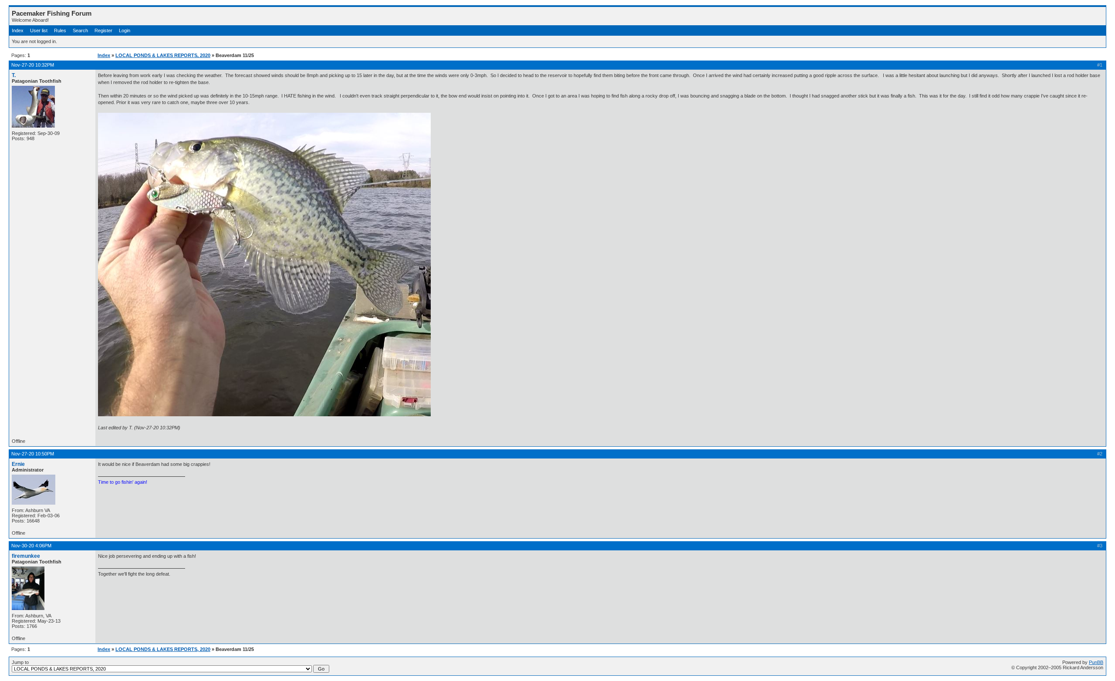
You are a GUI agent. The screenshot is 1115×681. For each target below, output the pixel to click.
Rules (60, 30)
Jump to (20, 662)
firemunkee (26, 556)
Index (18, 30)
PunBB (1096, 662)
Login (124, 30)
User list (38, 30)
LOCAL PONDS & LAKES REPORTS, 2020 (162, 55)
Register (103, 30)
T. (14, 75)
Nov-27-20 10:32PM (32, 64)
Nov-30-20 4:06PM (31, 545)
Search (80, 30)
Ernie (18, 464)
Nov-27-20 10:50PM (32, 453)
